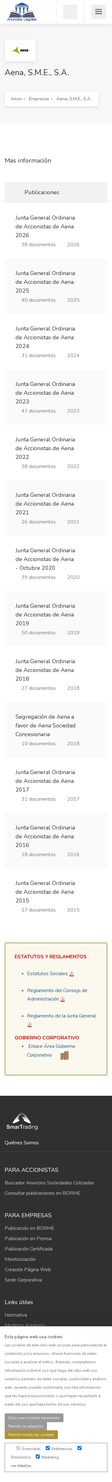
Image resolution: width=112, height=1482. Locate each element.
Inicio (17, 99)
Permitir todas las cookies (31, 1434)
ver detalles (21, 1465)
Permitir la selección (25, 1426)
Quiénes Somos (22, 1142)
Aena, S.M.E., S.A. (73, 99)
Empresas (39, 99)
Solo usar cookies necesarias (34, 1417)
